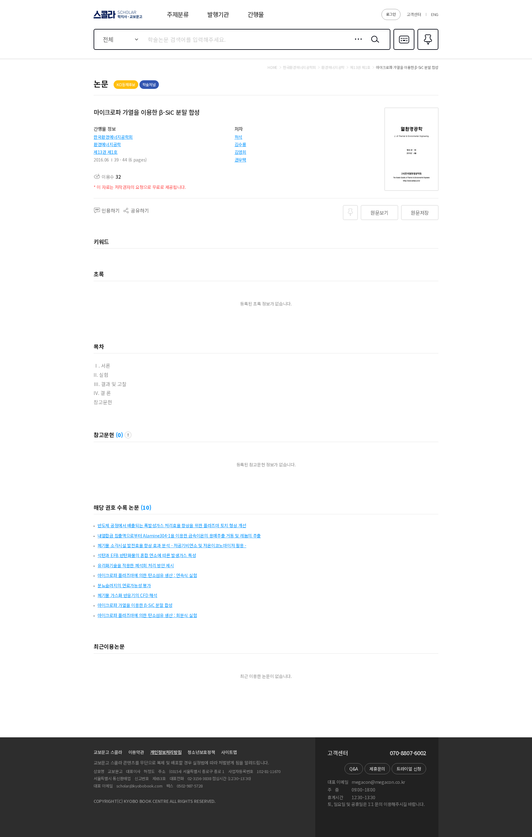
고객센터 (414, 14)
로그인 (391, 14)
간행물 (256, 14)
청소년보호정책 (201, 752)
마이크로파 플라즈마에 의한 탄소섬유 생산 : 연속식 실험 (147, 575)
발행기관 (218, 14)
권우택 (240, 160)
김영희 (240, 152)
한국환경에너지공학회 (113, 137)
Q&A (353, 769)
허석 (238, 137)
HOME (272, 67)
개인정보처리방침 (166, 752)
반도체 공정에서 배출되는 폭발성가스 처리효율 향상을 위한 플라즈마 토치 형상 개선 (172, 525)
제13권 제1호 (106, 152)
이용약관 (136, 752)
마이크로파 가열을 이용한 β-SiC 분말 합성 (135, 605)
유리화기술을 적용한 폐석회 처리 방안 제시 (136, 565)
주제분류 (178, 14)
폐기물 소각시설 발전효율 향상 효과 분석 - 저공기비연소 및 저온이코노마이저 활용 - (172, 545)
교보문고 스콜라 (108, 752)
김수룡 (240, 144)
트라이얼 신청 (409, 769)
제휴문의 (377, 769)
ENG (434, 14)
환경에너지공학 (107, 144)
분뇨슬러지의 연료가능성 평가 (124, 585)
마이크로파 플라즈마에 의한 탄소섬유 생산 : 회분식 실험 (147, 615)
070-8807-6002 (408, 753)
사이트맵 (229, 752)
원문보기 (379, 212)
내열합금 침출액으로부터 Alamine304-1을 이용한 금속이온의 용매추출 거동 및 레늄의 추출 (179, 535)
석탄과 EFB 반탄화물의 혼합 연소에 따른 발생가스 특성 (147, 555)
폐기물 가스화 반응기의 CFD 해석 (127, 595)
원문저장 (420, 212)
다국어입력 (404, 49)
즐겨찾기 (427, 49)
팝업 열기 (128, 435)
